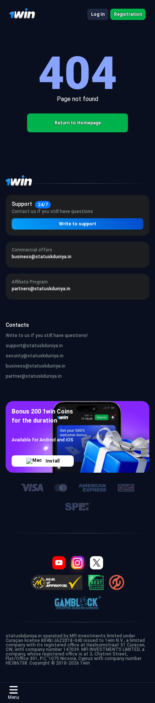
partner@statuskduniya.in (34, 376)
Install (52, 461)
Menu (13, 697)
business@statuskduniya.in (35, 366)
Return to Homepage (78, 123)
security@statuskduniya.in (35, 355)
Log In (98, 14)
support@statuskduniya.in (34, 345)
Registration (128, 14)
